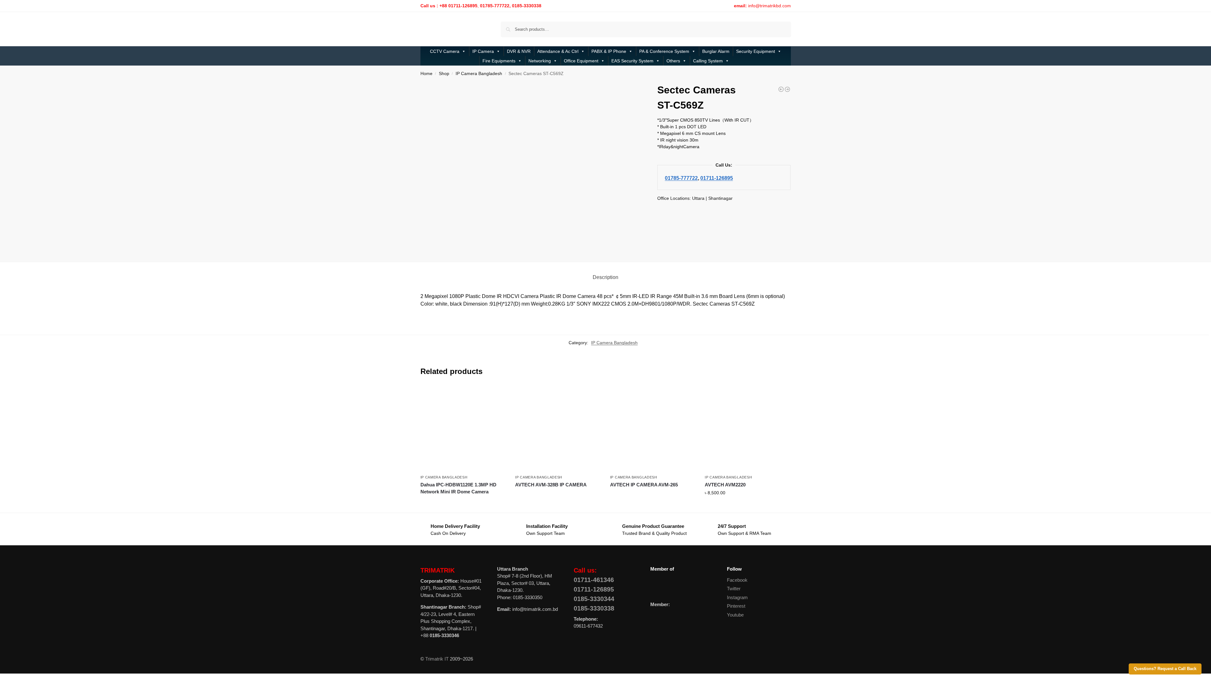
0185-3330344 (594, 598)
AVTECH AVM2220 (725, 484)
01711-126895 (716, 178)
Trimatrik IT (437, 659)
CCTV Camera (444, 51)
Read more (463, 503)
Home (426, 73)
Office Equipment (581, 60)
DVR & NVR (519, 51)
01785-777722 (681, 178)
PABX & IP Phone (608, 51)
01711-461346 (594, 579)
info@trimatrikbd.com (769, 5)
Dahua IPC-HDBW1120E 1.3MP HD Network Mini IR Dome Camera (458, 488)
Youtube (735, 615)
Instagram (737, 597)
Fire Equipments (499, 60)
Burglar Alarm (715, 51)
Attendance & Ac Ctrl (557, 51)
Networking (539, 60)
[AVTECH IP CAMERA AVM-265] (653, 429)
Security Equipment (755, 51)
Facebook (737, 580)
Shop (444, 73)
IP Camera (483, 51)
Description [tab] (605, 277)
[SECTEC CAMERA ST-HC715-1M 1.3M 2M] (781, 89)
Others (673, 60)
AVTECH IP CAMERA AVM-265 (644, 484)
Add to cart (747, 506)
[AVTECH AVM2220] (747, 429)
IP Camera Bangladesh (479, 73)
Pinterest (736, 606)
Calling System (708, 60)
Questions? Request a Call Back (1165, 669)
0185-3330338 (594, 608)
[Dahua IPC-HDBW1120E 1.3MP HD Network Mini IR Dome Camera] (463, 429)
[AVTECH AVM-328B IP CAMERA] (558, 429)
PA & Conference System (664, 51)
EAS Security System (632, 60)
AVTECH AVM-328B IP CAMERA (551, 484)
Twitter (734, 588)
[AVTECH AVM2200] (787, 89)
